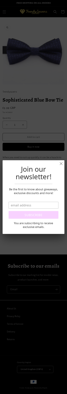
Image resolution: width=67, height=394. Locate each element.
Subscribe (33, 215)
